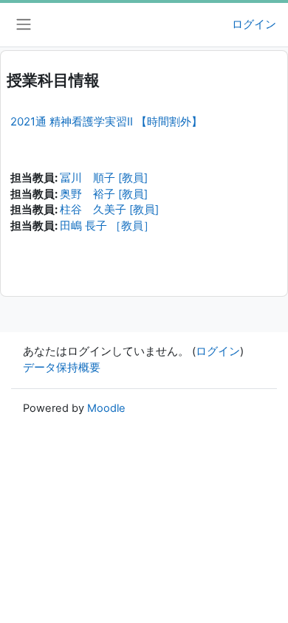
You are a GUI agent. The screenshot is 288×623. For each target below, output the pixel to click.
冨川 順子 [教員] (104, 178)
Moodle (106, 408)
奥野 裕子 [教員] (104, 194)
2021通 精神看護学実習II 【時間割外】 (106, 121)
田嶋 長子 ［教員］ (107, 226)
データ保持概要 (61, 367)
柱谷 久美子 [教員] (109, 209)
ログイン (254, 24)
